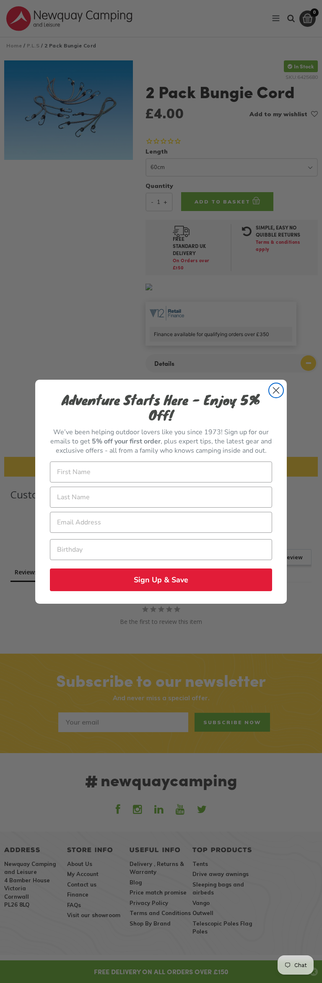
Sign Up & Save (161, 580)
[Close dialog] (276, 390)
